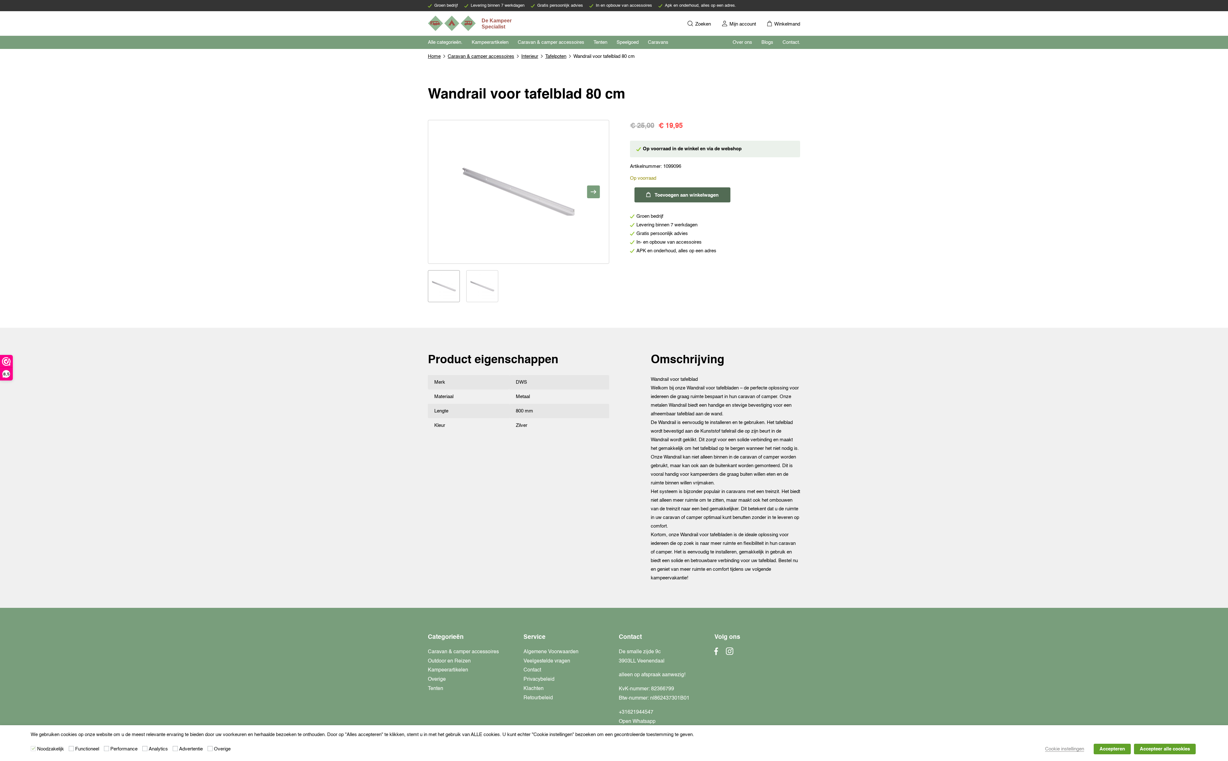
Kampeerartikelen (490, 42)
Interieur (529, 56)
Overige (437, 679)
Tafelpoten (555, 56)
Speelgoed (628, 42)
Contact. (791, 42)
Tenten (600, 42)
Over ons (742, 42)
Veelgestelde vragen (546, 661)
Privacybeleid (539, 679)
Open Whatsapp (637, 721)
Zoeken (702, 24)
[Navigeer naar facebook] (716, 653)
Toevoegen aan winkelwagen (687, 195)
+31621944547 (636, 712)
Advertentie (191, 749)
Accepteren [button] (1112, 749)
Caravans (658, 42)
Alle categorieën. (445, 42)
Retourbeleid (538, 698)
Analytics (158, 749)
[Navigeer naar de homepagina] (470, 23)
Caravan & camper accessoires (551, 42)
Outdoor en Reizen (449, 661)
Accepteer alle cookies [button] (1165, 749)
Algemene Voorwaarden (551, 652)
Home (434, 56)
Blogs (767, 42)
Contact (532, 670)
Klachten (533, 688)
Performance (124, 749)
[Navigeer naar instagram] (729, 653)
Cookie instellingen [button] (1064, 749)
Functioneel (87, 749)
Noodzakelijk (50, 749)
